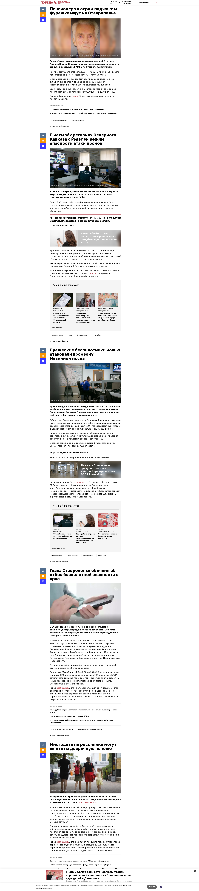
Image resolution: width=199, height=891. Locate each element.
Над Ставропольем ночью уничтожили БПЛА (69, 716)
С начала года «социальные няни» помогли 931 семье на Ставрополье (80, 861)
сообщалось (63, 688)
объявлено (82, 482)
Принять (152, 887)
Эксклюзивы (143, 2)
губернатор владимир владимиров (90, 729)
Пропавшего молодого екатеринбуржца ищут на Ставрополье (77, 109)
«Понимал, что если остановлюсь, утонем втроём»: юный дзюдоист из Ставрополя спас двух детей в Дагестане (98, 875)
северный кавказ (57, 335)
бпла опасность (82, 335)
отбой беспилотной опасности (62, 729)
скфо (70, 335)
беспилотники (88, 556)
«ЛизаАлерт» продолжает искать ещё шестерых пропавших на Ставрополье (83, 113)
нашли (75, 96)
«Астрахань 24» (87, 802)
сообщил (93, 273)
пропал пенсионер (78, 120)
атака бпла (97, 335)
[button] (54, 875)
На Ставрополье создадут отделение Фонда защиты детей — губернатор (81, 865)
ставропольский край (59, 120)
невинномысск (73, 556)
